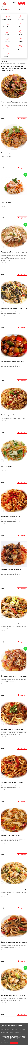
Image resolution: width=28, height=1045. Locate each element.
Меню (2, 1025)
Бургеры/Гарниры (5, 1032)
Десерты (12, 1032)
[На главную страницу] (5, 5)
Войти (14, 2)
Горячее (6, 1031)
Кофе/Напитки (18, 1032)
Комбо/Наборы (21, 1029)
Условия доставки (5, 11)
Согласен (14, 1042)
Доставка (7, 1025)
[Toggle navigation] (22, 6)
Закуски (14, 1031)
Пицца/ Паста (14, 1029)
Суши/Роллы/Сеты (5, 1029)
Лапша (2, 1031)
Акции (20, 1025)
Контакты (3, 1026)
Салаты (18, 1031)
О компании (14, 1025)
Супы (10, 1031)
